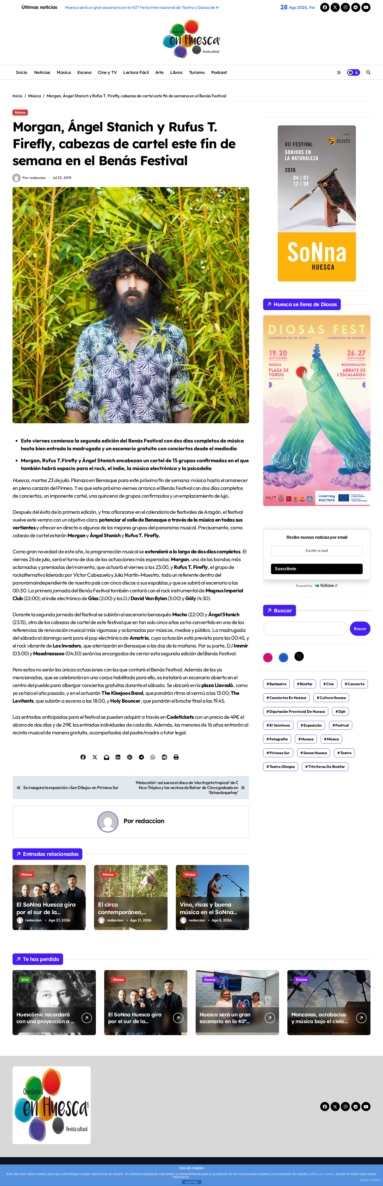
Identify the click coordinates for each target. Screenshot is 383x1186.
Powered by (304, 586)
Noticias (42, 72)
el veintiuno (279, 725)
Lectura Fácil (136, 72)
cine (330, 684)
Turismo (197, 72)
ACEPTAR (191, 1182)
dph (341, 711)
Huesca (307, 739)
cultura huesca (333, 697)
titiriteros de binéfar (326, 766)
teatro (345, 753)
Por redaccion (34, 177)
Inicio (21, 72)
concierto (356, 684)
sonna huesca (315, 753)
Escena (84, 72)
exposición (313, 725)
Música (64, 72)
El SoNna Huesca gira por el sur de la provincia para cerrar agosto (45, 916)
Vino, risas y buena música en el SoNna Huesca (206, 912)
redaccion (149, 821)
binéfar (306, 684)
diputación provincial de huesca (297, 711)
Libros (176, 72)
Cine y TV (107, 72)
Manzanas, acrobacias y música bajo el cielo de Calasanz (318, 1021)
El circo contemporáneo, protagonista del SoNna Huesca (130, 916)
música (333, 739)
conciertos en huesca (287, 697)
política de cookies (321, 1174)
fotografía (278, 739)
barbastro (277, 684)
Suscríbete (285, 569)
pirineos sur (279, 753)
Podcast (219, 72)
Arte (159, 72)
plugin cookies (370, 1180)
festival (342, 725)
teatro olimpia (282, 766)
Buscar (283, 610)
